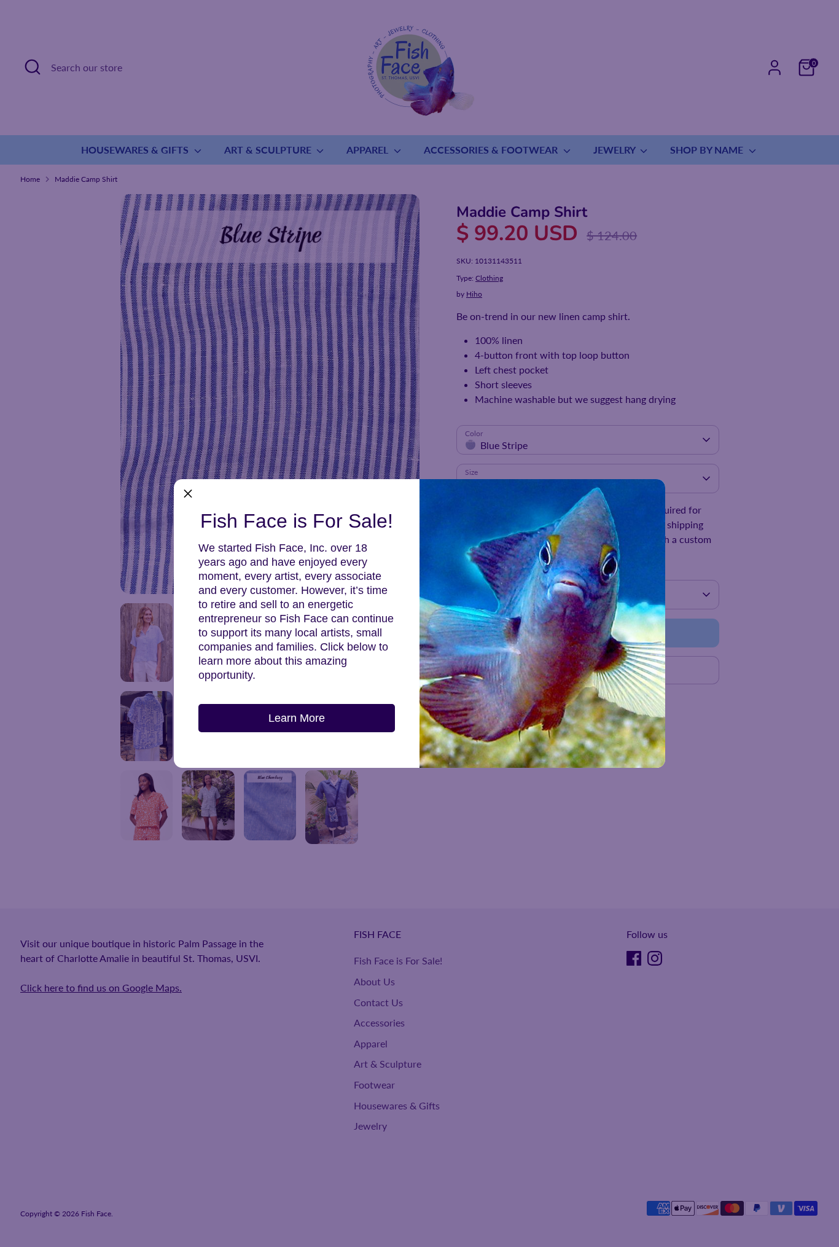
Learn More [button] (296, 718)
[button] (188, 493)
